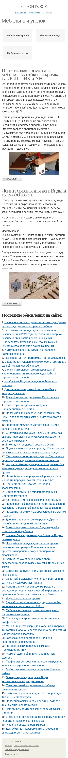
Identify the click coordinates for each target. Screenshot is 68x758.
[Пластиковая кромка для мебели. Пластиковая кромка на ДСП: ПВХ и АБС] (34, 163)
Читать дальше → (11, 179)
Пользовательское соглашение (26, 746)
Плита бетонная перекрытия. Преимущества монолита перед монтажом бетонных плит (31, 478)
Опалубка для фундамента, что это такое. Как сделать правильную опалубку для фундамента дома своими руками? (32, 436)
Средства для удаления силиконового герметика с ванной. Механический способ (34, 363)
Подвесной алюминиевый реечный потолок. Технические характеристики (31, 703)
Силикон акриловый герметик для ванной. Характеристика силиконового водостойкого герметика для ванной (29, 373)
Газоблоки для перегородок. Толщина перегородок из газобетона (27, 640)
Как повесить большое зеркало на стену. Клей (34, 500)
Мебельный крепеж (17, 35)
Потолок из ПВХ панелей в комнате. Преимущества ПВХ (26, 647)
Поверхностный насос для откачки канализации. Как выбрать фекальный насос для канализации (33, 505)
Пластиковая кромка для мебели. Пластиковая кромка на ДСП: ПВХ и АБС (30, 74)
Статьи (47, 12)
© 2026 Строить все (13, 741)
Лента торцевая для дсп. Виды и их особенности (34, 192)
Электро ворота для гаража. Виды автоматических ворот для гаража (25, 679)
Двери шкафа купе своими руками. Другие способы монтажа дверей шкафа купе (30, 521)
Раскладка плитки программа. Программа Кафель (35, 358)
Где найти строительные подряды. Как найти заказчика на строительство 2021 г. (31, 604)
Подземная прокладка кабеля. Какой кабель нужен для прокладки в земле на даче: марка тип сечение (32, 417)
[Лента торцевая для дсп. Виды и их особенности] (34, 286)
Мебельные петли (17, 53)
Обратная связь (11, 754)
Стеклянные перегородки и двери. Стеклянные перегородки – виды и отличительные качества (33, 458)
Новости (34, 12)
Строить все (34, 6)
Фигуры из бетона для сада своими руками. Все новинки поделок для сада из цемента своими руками (33, 468)
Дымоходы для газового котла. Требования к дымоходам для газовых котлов (31, 730)
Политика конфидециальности (17, 749)
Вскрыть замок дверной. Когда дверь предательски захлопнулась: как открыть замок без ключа (33, 563)
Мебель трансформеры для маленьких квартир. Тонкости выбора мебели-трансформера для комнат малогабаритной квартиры (34, 630)
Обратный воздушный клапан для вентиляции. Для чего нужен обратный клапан (32, 580)
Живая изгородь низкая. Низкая (25, 724)
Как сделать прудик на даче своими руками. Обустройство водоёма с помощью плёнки (30, 344)
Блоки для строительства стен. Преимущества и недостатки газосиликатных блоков (33, 718)
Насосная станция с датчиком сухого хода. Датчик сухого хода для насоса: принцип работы (34, 324)
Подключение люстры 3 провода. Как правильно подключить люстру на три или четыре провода (33, 450)
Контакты (8, 746)
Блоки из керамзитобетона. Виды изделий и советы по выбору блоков (30, 529)
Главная (20, 12)
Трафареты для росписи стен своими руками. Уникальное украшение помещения (32, 663)
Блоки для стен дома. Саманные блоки (30, 444)
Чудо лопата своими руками (23, 598)
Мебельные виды (50, 35)
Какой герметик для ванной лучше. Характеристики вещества (25, 407)
